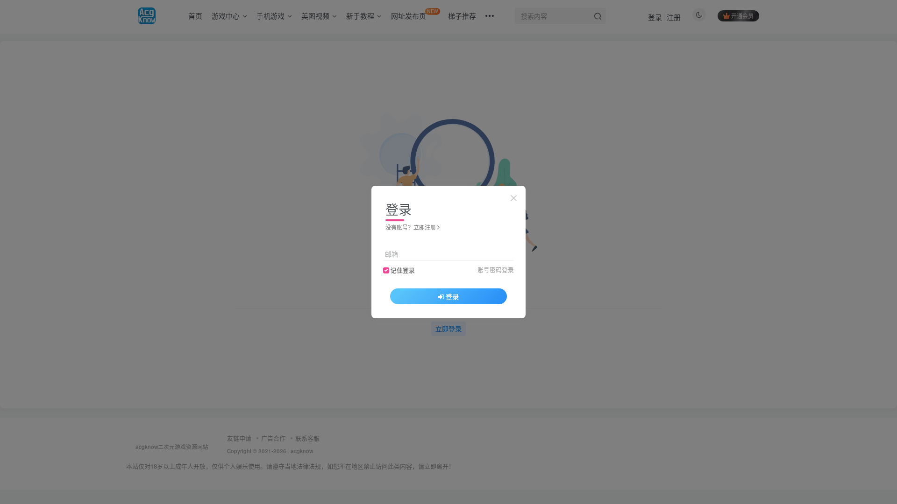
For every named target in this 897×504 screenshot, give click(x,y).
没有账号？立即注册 (410, 227)
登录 (452, 296)
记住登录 (403, 270)
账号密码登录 (495, 270)
